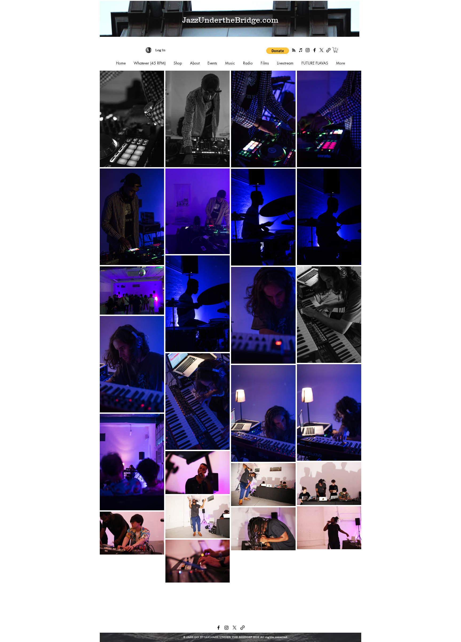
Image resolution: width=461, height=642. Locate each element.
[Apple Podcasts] (300, 50)
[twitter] (321, 50)
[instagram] (307, 50)
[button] (277, 50)
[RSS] (293, 50)
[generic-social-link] (328, 50)
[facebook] (314, 50)
